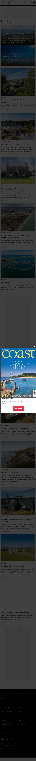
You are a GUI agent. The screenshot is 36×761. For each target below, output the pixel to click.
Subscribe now (18, 408)
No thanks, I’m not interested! (18, 415)
